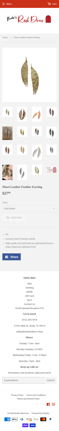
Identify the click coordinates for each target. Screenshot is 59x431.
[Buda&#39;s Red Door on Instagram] (53, 405)
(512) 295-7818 (29, 320)
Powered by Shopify (40, 413)
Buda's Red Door (21, 413)
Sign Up (51, 380)
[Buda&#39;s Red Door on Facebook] (48, 405)
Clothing (29, 287)
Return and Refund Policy (28, 399)
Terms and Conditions (36, 395)
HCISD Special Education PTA (29, 308)
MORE (29, 292)
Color (5, 202)
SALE (29, 300)
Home (5, 37)
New (29, 283)
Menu (9, 4)
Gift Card (29, 296)
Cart (54, 4)
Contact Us (29, 304)
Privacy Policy (17, 395)
